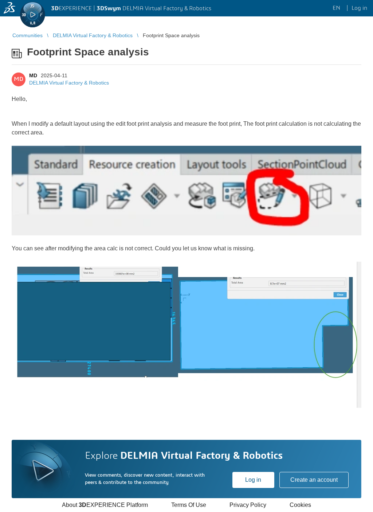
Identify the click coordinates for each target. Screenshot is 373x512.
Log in (253, 480)
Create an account (314, 480)
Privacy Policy (247, 505)
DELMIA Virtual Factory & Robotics (69, 83)
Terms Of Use (188, 505)
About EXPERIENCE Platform (105, 505)
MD (33, 75)
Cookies (300, 505)
